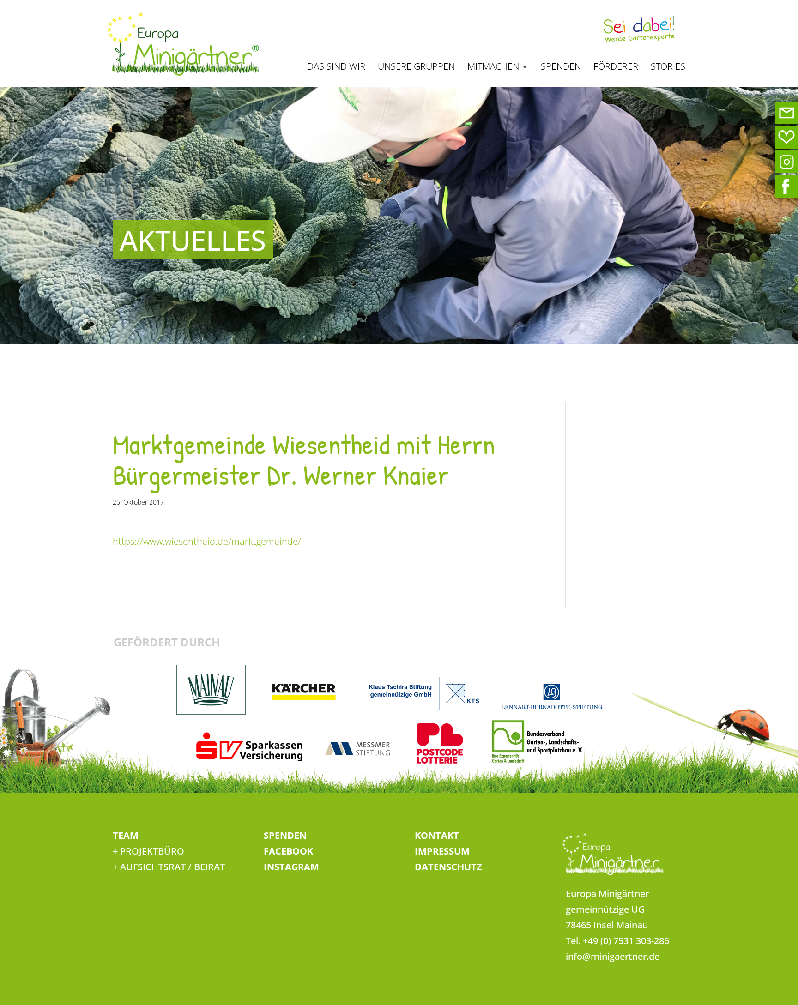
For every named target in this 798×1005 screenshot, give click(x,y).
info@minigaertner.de (612, 956)
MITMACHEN (493, 67)
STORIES (668, 67)
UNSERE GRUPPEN (416, 67)
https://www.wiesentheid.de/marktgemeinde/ (207, 541)
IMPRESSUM (442, 851)
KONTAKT (437, 835)
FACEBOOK (288, 851)
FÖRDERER (615, 67)
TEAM (126, 835)
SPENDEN (561, 67)
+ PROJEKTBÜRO (148, 851)
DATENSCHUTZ (448, 867)
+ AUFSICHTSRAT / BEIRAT (169, 867)
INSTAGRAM (291, 867)
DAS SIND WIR (336, 67)
